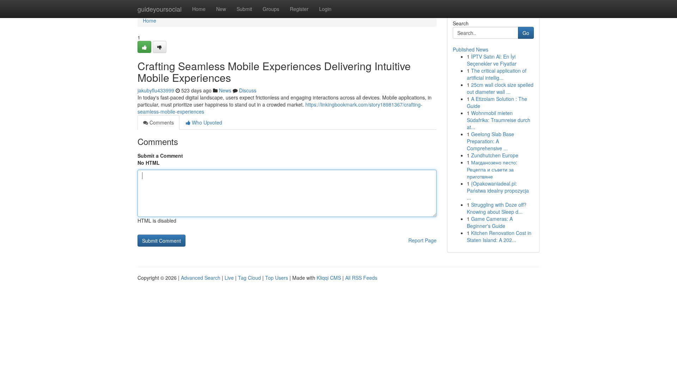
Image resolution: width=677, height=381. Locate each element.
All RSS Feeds (361, 277)
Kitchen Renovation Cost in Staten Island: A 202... (499, 236)
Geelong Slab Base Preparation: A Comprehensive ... (490, 141)
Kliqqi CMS (329, 277)
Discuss (247, 90)
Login (325, 8)
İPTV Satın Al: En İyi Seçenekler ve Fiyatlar (492, 60)
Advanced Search (200, 277)
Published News (470, 49)
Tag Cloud (249, 277)
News (225, 90)
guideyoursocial (160, 8)
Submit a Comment (160, 155)
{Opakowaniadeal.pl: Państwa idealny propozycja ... (498, 190)
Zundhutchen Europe (494, 155)
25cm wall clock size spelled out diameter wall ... (500, 88)
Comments (161, 122)
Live (229, 277)
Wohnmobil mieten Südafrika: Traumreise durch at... (498, 120)
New (221, 8)
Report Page (422, 240)
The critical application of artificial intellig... (496, 74)
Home (199, 8)
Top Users (276, 277)
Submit (244, 8)
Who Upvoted (206, 122)
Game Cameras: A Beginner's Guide (490, 222)
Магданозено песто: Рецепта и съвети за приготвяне (492, 169)
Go (526, 32)
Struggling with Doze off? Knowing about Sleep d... (496, 208)
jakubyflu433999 (156, 90)
